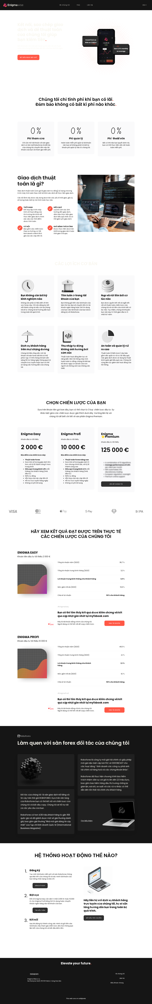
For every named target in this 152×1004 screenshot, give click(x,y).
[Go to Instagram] (81, 826)
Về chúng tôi (119, 974)
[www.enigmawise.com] (13, 5)
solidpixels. (82, 998)
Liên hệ (122, 978)
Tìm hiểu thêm (86, 821)
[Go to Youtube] (91, 826)
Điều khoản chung (117, 983)
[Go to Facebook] (86, 826)
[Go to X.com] (96, 826)
